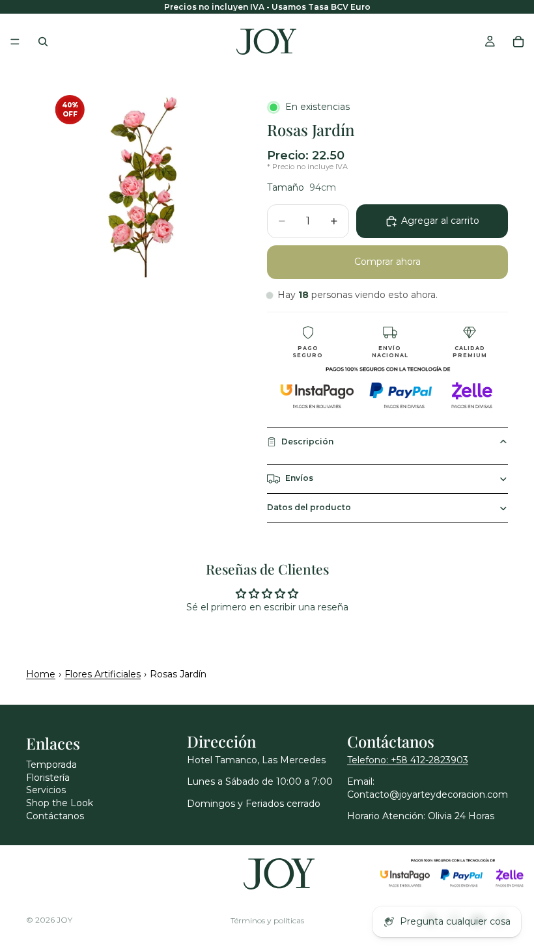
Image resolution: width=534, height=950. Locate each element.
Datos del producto (309, 507)
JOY (64, 920)
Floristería (48, 777)
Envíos (299, 478)
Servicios (46, 790)
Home (40, 674)
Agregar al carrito (440, 220)
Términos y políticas (267, 920)
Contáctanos (55, 816)
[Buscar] (43, 41)
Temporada (51, 764)
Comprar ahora (387, 261)
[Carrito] (518, 41)
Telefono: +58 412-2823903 (407, 760)
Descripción (307, 441)
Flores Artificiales (102, 674)
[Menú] (15, 42)
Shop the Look (59, 803)
